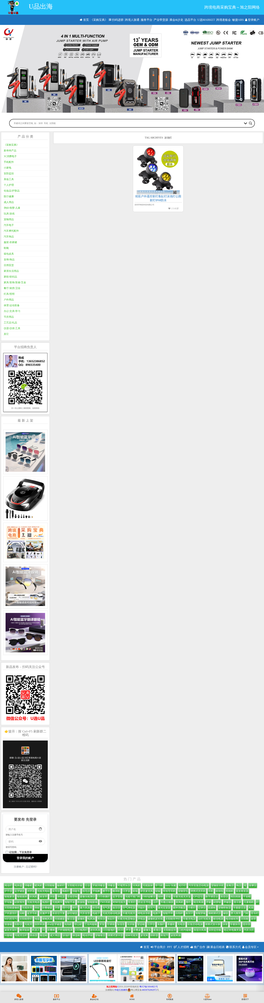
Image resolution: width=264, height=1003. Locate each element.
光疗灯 (182, 885)
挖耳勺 (151, 907)
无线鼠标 (148, 885)
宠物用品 (9, 219)
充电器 (181, 924)
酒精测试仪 (214, 913)
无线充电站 (43, 891)
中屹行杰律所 (120, 990)
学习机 (159, 885)
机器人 (36, 930)
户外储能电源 (65, 930)
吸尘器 (71, 919)
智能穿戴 (201, 913)
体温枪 (76, 935)
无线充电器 (33, 902)
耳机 (210, 891)
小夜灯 (192, 907)
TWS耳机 (105, 902)
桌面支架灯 (10, 930)
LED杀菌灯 (104, 896)
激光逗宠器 (164, 907)
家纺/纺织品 (10, 276)
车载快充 (235, 924)
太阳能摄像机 (12, 907)
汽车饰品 (9, 236)
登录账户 (253, 19)
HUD (120, 930)
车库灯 (132, 902)
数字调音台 (211, 896)
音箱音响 (72, 896)
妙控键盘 (72, 913)
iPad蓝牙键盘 (54, 924)
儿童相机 (249, 902)
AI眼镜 (8, 935)
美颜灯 (161, 924)
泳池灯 (66, 935)
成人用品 (9, 202)
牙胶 (57, 907)
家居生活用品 (11, 271)
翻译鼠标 (25, 930)
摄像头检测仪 (87, 896)
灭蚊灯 (141, 907)
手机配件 (9, 162)
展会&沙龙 (176, 19)
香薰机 (171, 924)
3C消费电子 (10, 156)
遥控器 (246, 924)
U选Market (206, 19)
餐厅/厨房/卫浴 (12, 288)
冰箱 (52, 896)
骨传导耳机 (169, 891)
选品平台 (190, 19)
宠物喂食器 (224, 907)
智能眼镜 (92, 902)
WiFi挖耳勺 (10, 919)
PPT (169, 947)
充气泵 (106, 907)
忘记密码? (31, 866)
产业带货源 (161, 19)
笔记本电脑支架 (232, 930)
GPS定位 (198, 896)
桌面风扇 (176, 935)
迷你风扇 (95, 930)
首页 (85, 19)
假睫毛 (76, 891)
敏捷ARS (238, 19)
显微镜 (8, 924)
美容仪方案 (58, 913)
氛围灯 (46, 902)
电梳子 (96, 913)
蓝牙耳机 (32, 913)
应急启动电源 (195, 924)
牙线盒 (141, 919)
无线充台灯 (21, 935)
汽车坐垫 (85, 913)
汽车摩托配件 (11, 231)
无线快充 (27, 907)
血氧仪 (230, 885)
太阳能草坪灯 (172, 919)
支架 (102, 924)
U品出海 (41, 6)
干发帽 (247, 896)
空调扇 (111, 924)
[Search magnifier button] (250, 123)
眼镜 (135, 891)
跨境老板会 (223, 19)
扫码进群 (117, 19)
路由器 (33, 935)
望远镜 (141, 924)
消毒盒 (111, 885)
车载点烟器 (167, 902)
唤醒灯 (66, 891)
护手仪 (8, 891)
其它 (6, 334)
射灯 (74, 907)
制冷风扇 (198, 902)
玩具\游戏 (9, 213)
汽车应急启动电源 (199, 885)
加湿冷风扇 (200, 930)
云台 (87, 885)
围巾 (188, 902)
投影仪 (18, 924)
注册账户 (19, 866)
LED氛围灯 (81, 930)
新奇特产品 (10, 150)
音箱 (168, 896)
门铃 (245, 913)
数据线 (81, 902)
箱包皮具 (9, 253)
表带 (253, 919)
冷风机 (136, 885)
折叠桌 (137, 930)
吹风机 (33, 896)
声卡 (128, 930)
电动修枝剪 (232, 919)
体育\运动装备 (12, 305)
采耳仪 (56, 891)
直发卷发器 (242, 891)
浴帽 (22, 913)
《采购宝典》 (99, 19)
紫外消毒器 (179, 907)
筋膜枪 (212, 907)
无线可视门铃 (132, 896)
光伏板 (131, 924)
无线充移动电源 (111, 913)
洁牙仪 (151, 924)
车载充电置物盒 (126, 919)
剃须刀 (164, 935)
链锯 (157, 891)
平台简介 (159, 947)
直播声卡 (45, 913)
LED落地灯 (109, 930)
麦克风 (144, 935)
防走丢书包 (144, 902)
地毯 (37, 919)
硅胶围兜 (20, 902)
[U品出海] (13, 7)
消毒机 (28, 885)
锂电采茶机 (144, 913)
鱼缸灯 (111, 919)
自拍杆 (179, 913)
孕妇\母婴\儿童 (12, 208)
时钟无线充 (119, 902)
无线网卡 (57, 902)
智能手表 (70, 902)
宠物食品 (100, 935)
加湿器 (121, 924)
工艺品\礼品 (10, 322)
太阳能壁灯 (26, 919)
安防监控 (9, 173)
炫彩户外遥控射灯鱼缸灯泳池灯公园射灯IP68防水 (158, 198)
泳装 (225, 924)
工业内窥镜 (90, 924)
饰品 (238, 885)
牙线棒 (96, 891)
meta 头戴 (170, 885)
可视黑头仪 (124, 885)
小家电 (7, 167)
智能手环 (168, 913)
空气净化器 (129, 907)
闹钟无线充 (131, 935)
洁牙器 (126, 891)
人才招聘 (183, 947)
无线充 (28, 924)
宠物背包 (183, 891)
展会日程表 (217, 947)
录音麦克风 (146, 891)
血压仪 (116, 907)
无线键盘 (60, 919)
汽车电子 (9, 225)
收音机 (96, 907)
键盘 (225, 913)
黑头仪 (101, 919)
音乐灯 (254, 913)
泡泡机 (68, 924)
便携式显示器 (115, 935)
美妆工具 (9, 179)
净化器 (61, 896)
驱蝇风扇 (47, 919)
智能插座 (22, 896)
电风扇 (91, 919)
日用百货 (9, 265)
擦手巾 (106, 891)
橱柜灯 (61, 885)
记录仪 (202, 907)
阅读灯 (8, 885)
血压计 (189, 913)
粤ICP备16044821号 (148, 986)
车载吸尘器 (239, 907)
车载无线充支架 (182, 896)
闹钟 (160, 896)
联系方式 (235, 947)
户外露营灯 (10, 913)
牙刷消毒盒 (98, 885)
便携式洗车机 (198, 891)
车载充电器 (189, 919)
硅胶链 (217, 902)
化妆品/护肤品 (12, 190)
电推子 (156, 913)
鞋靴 (6, 248)
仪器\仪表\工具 (12, 328)
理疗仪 (66, 907)
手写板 (8, 902)
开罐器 (227, 902)
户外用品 (9, 299)
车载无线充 (129, 913)
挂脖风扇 (40, 924)
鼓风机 (179, 902)
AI (43, 930)
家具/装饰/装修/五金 (15, 282)
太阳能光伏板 (74, 885)
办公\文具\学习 (12, 311)
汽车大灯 (249, 930)
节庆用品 (9, 317)
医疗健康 (9, 196)
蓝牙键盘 (20, 891)
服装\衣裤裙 (10, 242)
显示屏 (237, 902)
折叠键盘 (47, 907)
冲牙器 (31, 891)
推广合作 (199, 947)
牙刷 (208, 902)
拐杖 (37, 907)
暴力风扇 (85, 907)
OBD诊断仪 (149, 896)
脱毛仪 (86, 891)
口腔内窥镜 (185, 930)
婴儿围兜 (236, 913)
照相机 (229, 891)
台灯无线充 (204, 919)
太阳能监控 (169, 930)
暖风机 (38, 885)
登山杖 (78, 924)
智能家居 (9, 896)
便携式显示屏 (212, 924)
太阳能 (244, 919)
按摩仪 (252, 885)
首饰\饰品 (9, 259)
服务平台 (146, 19)
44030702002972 (149, 990)
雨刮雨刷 (236, 896)
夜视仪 (157, 930)
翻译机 (116, 891)
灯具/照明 (9, 294)
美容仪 (224, 896)
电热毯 (18, 885)
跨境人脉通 (132, 19)
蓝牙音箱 (118, 896)
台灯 (155, 902)
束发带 (43, 896)
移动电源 (218, 919)
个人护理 (9, 185)
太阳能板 (50, 885)
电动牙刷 (88, 935)
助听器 (154, 935)
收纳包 (219, 891)
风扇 (250, 907)
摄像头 (147, 930)
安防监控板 (215, 930)
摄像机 (81, 919)
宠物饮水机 (217, 885)
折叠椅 (51, 930)
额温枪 (43, 935)
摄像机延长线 (155, 919)
